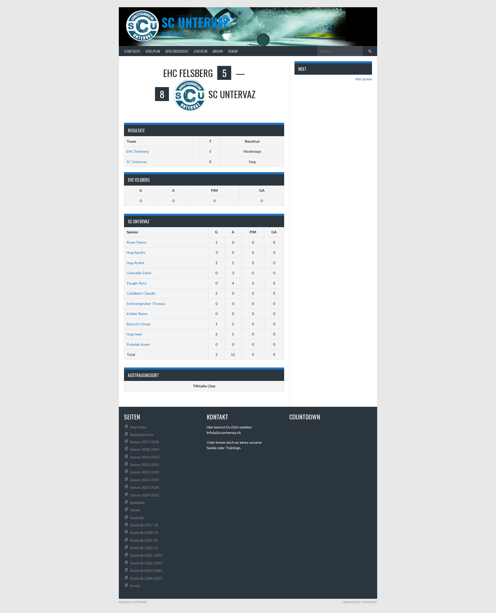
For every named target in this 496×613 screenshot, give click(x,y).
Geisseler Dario (139, 273)
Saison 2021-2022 (144, 472)
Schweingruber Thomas (146, 303)
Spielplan (152, 51)
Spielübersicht (177, 51)
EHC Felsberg (138, 151)
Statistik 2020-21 (144, 548)
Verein (232, 51)
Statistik (200, 51)
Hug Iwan (134, 334)
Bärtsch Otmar (139, 324)
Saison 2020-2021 (144, 464)
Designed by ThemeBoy (360, 602)
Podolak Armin (138, 344)
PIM (214, 190)
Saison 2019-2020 (144, 457)
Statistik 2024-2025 (146, 578)
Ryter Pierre (136, 242)
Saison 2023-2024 (144, 487)
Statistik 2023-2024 (146, 570)
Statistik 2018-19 (144, 532)
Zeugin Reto (137, 283)
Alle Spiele (363, 79)
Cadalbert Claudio (141, 293)
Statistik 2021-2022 (146, 555)
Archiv (218, 51)
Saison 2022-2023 (144, 480)
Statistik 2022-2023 (146, 563)
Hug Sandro (136, 252)
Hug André (135, 262)
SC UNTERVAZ (195, 22)
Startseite (132, 51)
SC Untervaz (137, 161)
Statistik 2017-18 (144, 525)
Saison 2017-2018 (144, 442)
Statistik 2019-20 (144, 540)
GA (262, 190)
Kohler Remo (137, 313)
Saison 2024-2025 (144, 495)
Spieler (132, 232)
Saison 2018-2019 (144, 449)
